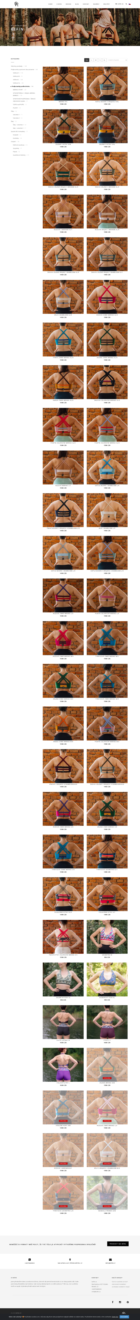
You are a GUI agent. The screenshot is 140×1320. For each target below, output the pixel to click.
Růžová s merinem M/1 (63, 1168)
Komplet (17, 135)
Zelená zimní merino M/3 (63, 699)
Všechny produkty (19, 66)
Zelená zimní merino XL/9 (107, 357)
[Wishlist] (60, 98)
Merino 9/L (63, 102)
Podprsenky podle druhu (22, 86)
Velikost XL (18, 83)
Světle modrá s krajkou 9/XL (107, 102)
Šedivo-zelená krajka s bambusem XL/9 (63, 272)
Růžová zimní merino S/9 (63, 827)
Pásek (16, 152)
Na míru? (96, 4)
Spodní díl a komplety (19, 131)
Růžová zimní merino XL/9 (107, 315)
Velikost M (17, 76)
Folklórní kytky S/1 (107, 912)
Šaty (14, 121)
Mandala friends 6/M (107, 1211)
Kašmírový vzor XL (107, 997)
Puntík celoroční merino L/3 (107, 613)
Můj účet (107, 4)
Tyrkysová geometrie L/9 (63, 1211)
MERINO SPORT (19, 90)
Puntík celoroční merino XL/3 (63, 443)
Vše (87, 60)
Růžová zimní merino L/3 (63, 613)
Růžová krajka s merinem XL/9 (107, 230)
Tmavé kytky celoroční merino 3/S (63, 955)
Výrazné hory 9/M (63, 1125)
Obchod (68, 4)
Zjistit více (115, 1317)
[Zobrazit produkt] (65, 98)
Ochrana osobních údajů (121, 1287)
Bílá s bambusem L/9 (107, 528)
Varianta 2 (17, 118)
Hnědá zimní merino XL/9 (63, 400)
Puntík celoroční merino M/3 (107, 742)
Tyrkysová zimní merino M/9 (107, 699)
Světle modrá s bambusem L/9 (107, 485)
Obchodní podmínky (119, 1284)
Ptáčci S (107, 1040)
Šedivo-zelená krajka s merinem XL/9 (63, 187)
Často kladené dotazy (120, 1281)
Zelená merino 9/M (107, 1083)
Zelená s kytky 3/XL (107, 144)
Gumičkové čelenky (21, 155)
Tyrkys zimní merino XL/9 (63, 357)
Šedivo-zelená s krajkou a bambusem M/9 (107, 784)
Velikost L (18, 80)
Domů (50, 4)
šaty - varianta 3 (19, 128)
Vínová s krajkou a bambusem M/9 (63, 784)
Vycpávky (17, 148)
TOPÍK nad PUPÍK (20, 104)
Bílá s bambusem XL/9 (63, 315)
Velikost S (18, 73)
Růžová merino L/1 (63, 485)
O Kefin (59, 4)
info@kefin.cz (110, 1263)
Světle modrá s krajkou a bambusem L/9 (107, 571)
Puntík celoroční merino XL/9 (107, 443)
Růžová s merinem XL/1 (63, 230)
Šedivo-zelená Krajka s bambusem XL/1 (107, 272)
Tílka (14, 111)
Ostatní (15, 141)
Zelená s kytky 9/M (63, 144)
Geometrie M (107, 955)
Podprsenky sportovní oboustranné (24, 69)
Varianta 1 (17, 115)
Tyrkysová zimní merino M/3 (107, 656)
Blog (77, 4)
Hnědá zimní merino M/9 (63, 742)
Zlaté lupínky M (63, 1040)
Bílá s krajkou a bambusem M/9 (107, 1168)
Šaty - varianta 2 (19, 125)
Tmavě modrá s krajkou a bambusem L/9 (63, 528)
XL (104, 60)
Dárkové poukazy (20, 145)
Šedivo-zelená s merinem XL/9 (107, 187)
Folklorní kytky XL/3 (63, 912)
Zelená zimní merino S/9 (107, 827)
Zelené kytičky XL (63, 997)
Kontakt (86, 4)
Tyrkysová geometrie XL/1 (107, 869)
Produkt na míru (118, 1244)
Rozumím (124, 1317)
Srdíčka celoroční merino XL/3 (107, 400)
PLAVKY (16, 108)
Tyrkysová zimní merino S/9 (63, 869)
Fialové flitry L (63, 1083)
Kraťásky (17, 138)
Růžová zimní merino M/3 (63, 656)
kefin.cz (18, 1313)
